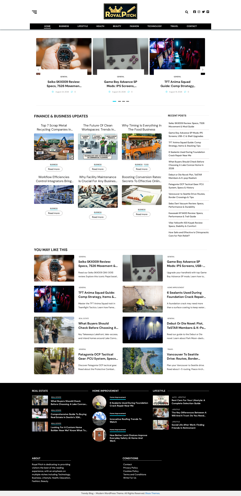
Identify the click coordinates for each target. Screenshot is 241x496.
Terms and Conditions (134, 474)
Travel (174, 26)
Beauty (117, 26)
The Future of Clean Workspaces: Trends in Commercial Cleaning (98, 127)
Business (64, 26)
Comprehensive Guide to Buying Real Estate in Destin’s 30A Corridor (69, 416)
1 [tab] (114, 101)
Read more (54, 169)
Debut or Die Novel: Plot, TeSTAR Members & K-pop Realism (186, 325)
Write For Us (129, 477)
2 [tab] (119, 101)
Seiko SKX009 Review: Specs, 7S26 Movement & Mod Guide (64, 84)
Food (146, 164)
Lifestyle (83, 26)
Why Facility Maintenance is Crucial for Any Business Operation (98, 179)
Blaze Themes (152, 493)
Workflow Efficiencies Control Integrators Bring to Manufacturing (54, 179)
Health (100, 26)
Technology (154, 26)
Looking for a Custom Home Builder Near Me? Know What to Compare (68, 429)
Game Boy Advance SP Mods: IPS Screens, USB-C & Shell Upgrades (120, 84)
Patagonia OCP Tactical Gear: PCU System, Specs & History (97, 356)
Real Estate (84, 318)
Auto (174, 397)
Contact (192, 26)
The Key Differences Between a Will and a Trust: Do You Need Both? (189, 414)
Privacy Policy (130, 467)
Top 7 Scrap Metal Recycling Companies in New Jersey (54, 127)
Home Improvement (175, 287)
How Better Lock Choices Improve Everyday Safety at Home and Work (128, 438)
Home (47, 26)
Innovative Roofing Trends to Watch (126, 420)
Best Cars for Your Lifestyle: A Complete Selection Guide (188, 402)
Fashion (134, 26)
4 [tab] (127, 101)
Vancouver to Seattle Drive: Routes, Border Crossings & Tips (183, 356)
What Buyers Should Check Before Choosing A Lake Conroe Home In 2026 (186, 165)
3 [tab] (123, 101)
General (64, 77)
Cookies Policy (131, 471)
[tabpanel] (63, 69)
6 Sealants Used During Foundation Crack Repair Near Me (185, 295)
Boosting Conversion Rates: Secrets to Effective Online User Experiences (141, 179)
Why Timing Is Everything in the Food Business (142, 127)
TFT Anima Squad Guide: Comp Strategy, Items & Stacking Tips (177, 84)
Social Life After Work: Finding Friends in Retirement (188, 426)
